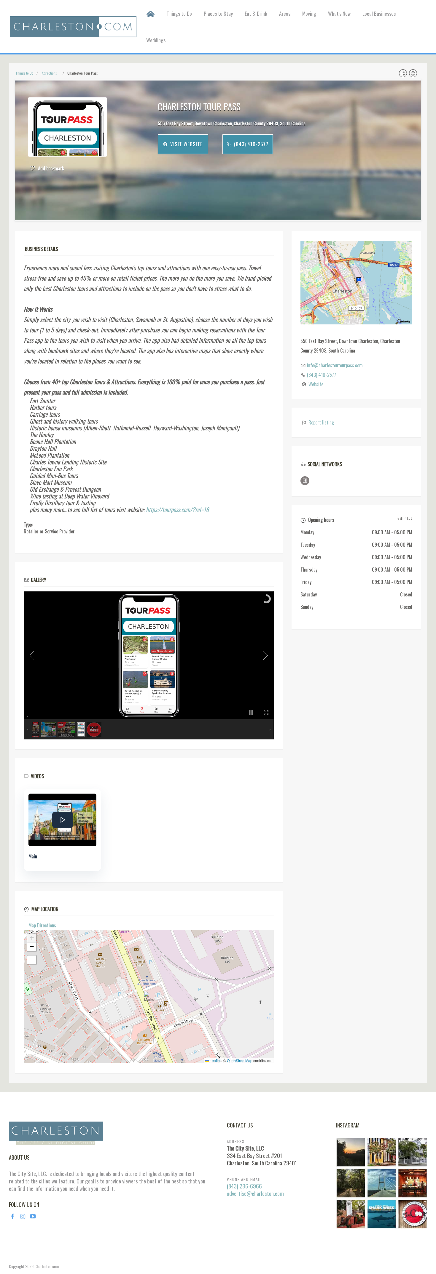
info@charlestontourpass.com (335, 365)
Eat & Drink (256, 13)
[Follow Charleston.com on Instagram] (381, 1182)
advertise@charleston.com (255, 1193)
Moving (309, 13)
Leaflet (215, 1060)
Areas (284, 13)
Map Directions (42, 925)
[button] (149, 996)
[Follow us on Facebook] (304, 480)
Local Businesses (379, 13)
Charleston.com (46, 1266)
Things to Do (179, 13)
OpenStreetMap (239, 1060)
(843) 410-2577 (250, 144)
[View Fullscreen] (31, 960)
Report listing (320, 422)
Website (315, 384)
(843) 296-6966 (244, 1186)
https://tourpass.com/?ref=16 (177, 509)
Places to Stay (218, 13)
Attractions (49, 72)
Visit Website (186, 144)
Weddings (156, 40)
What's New (339, 13)
